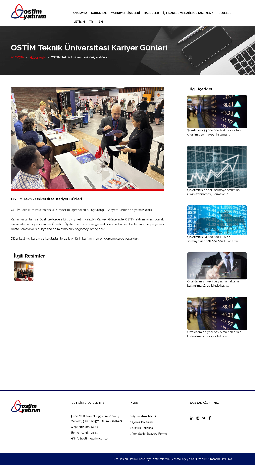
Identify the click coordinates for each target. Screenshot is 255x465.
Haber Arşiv (37, 57)
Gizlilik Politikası (142, 428)
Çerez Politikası (142, 422)
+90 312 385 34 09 (85, 427)
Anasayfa (80, 13)
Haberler (151, 13)
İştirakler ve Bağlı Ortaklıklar (188, 13)
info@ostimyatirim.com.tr (91, 438)
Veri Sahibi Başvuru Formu (149, 433)
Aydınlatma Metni (143, 416)
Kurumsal (99, 13)
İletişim (79, 21)
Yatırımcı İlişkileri (125, 13)
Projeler (224, 13)
